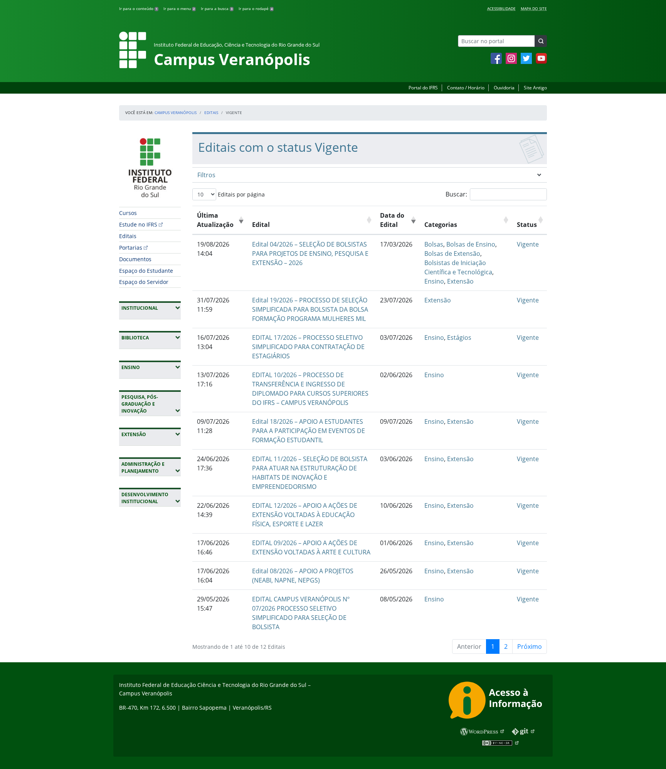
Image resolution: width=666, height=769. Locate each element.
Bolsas (433, 244)
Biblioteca (151, 337)
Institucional (151, 307)
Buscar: (456, 194)
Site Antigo (535, 87)
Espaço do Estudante (146, 270)
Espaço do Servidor (143, 281)
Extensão (151, 434)
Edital (261, 224)
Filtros (206, 175)
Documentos (135, 259)
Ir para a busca (216, 8)
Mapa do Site (534, 8)
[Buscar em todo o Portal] (541, 41)
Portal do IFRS (423, 87)
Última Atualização (215, 220)
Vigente (528, 244)
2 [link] (506, 646)
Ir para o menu (179, 8)
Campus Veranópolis (176, 112)
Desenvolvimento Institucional (151, 498)
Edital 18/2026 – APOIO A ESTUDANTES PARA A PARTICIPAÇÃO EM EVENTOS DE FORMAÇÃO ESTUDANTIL (308, 430)
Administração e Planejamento (151, 467)
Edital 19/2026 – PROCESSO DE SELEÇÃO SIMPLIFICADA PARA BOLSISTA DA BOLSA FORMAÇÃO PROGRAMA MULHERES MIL (310, 309)
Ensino (151, 367)
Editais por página (240, 194)
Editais (211, 112)
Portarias (130, 247)
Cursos (128, 213)
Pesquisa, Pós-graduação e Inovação (151, 404)
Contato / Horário (465, 87)
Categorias (440, 224)
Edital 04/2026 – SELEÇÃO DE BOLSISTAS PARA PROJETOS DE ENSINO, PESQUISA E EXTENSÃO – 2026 (310, 253)
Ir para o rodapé (255, 8)
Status (527, 224)
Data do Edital (392, 220)
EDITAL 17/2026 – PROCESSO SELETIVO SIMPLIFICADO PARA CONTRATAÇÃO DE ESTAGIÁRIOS (308, 346)
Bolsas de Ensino (470, 244)
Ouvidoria (504, 87)
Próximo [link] (529, 646)
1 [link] (492, 646)
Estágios (459, 337)
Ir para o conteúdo (138, 8)
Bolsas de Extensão (452, 253)
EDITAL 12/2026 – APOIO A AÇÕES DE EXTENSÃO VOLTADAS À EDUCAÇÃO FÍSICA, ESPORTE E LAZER (304, 514)
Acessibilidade (501, 8)
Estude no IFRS (138, 224)
